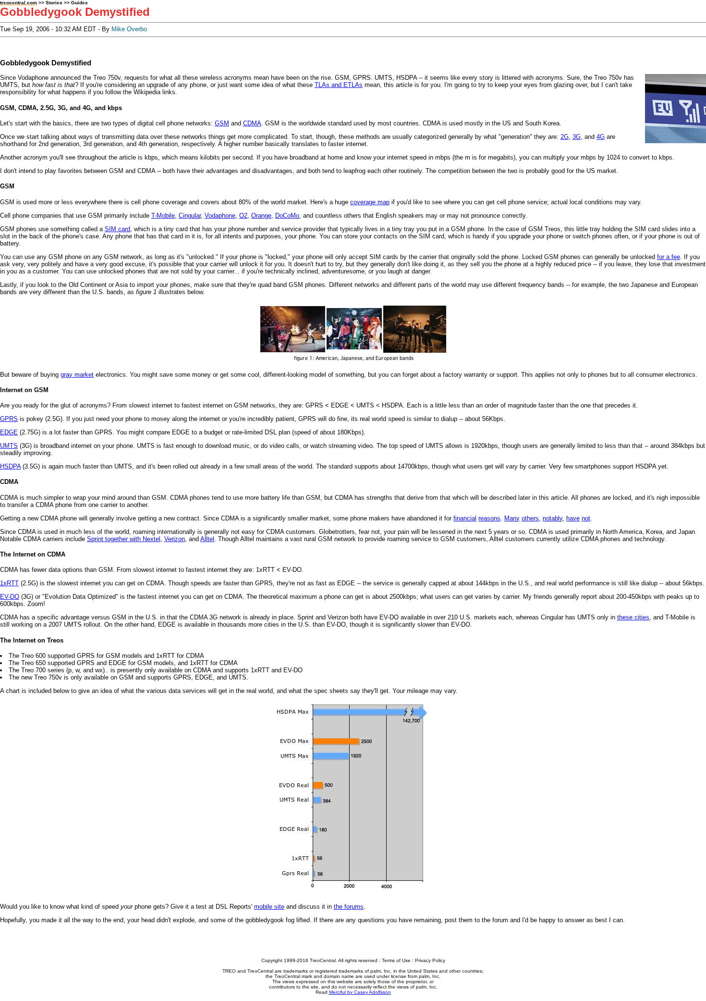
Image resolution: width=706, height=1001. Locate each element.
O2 (243, 215)
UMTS (9, 445)
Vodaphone (220, 215)
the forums (349, 906)
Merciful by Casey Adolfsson (360, 992)
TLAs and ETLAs (339, 84)
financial (464, 518)
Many (512, 518)
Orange (261, 215)
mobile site (269, 906)
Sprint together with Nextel (123, 539)
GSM (222, 123)
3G (576, 136)
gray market (77, 374)
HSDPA (10, 466)
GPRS (9, 418)
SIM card (117, 229)
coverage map (370, 202)
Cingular (190, 215)
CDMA (252, 123)
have (573, 518)
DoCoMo (287, 215)
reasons (489, 518)
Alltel (207, 539)
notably (552, 518)
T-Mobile (163, 215)
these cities (633, 617)
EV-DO (9, 596)
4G (600, 136)
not (586, 518)
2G (564, 136)
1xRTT (9, 583)
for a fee (668, 256)
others (530, 518)
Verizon (174, 539)
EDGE (9, 432)
